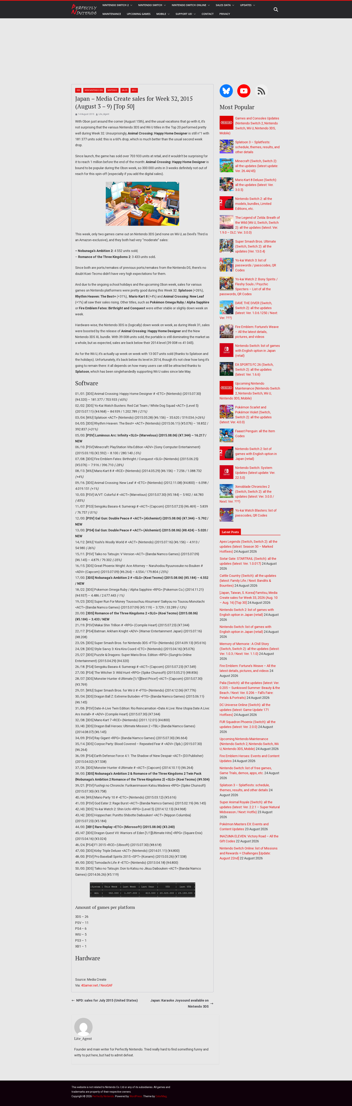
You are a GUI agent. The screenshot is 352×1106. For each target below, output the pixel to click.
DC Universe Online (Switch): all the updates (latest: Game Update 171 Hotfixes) (245, 710)
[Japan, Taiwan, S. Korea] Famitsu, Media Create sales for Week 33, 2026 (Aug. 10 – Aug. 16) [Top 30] (249, 597)
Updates (246, 5)
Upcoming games (139, 14)
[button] (130, 5)
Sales (124, 90)
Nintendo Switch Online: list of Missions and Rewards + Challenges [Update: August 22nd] (249, 853)
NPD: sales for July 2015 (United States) (107, 1000)
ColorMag (161, 1096)
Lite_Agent (104, 114)
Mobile (161, 14)
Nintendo (112, 90)
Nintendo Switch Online (189, 5)
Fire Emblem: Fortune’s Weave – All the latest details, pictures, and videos (257, 332)
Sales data (223, 5)
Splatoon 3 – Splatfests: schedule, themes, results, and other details (257, 147)
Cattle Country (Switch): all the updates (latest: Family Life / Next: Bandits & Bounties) (248, 580)
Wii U (134, 90)
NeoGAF (107, 985)
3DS (78, 90)
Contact (208, 14)
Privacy (224, 14)
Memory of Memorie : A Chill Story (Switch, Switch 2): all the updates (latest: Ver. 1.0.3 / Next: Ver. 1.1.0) (249, 649)
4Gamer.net (89, 985)
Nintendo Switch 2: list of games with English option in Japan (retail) (256, 454)
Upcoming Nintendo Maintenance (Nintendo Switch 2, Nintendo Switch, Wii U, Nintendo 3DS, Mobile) (249, 744)
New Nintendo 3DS (94, 90)
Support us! (184, 14)
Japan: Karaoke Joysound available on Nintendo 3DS (179, 1003)
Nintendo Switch (150, 5)
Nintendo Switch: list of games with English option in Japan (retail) (257, 350)
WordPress (135, 1096)
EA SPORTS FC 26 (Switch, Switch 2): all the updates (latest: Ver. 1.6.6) (254, 369)
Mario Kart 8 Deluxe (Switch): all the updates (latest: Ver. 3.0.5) (256, 185)
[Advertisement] (176, 45)
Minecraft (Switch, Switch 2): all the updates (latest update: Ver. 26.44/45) (256, 166)
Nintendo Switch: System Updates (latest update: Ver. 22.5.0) (255, 473)
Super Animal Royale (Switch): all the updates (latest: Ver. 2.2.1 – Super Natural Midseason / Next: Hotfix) (250, 807)
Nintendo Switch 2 (115, 5)
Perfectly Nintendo (103, 1096)
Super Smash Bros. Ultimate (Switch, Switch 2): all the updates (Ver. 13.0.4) (255, 246)
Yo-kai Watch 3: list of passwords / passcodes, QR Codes (255, 265)
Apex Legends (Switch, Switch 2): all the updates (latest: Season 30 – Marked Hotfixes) (248, 546)
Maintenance (111, 14)
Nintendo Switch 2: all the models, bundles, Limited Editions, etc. (253, 204)
